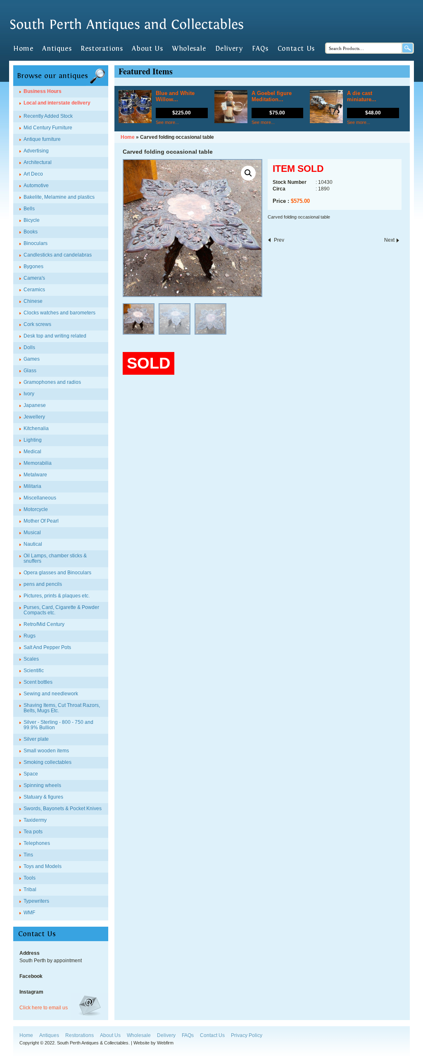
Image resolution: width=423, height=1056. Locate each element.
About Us (147, 49)
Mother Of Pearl (41, 521)
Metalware (35, 475)
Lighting (33, 440)
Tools (30, 878)
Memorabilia (38, 463)
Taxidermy (35, 820)
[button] (248, 173)
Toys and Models (43, 866)
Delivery (229, 49)
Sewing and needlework (51, 694)
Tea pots (33, 832)
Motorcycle (36, 509)
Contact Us (296, 49)
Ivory (29, 394)
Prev (279, 240)
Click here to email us (43, 1008)
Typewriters (36, 901)
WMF (29, 913)
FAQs (260, 49)
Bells (29, 209)
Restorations (102, 49)
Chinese (33, 301)
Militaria (32, 486)
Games (32, 359)
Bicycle (32, 220)
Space (31, 774)
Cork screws (37, 324)
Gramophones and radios (52, 382)
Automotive (36, 185)
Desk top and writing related (55, 336)
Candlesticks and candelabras (58, 255)
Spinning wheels (42, 785)
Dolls (29, 347)
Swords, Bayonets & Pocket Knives (63, 808)
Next (389, 240)
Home (23, 49)
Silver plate (36, 739)
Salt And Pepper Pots (47, 647)
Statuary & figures (43, 797)
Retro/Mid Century (44, 624)
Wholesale (189, 49)
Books (31, 232)
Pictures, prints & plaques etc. (57, 596)
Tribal (30, 889)
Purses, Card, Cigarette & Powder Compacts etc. (61, 610)
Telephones (37, 843)
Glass (30, 370)
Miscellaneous (40, 498)
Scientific (34, 670)
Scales (31, 659)
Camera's (34, 278)
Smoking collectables (47, 762)
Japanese (35, 405)
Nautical (33, 544)
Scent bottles (38, 682)
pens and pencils (43, 584)
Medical (32, 451)
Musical (32, 532)
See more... (167, 122)
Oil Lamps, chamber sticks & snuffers (55, 558)
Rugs (30, 636)
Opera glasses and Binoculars (57, 573)
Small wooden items (46, 751)
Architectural (38, 162)
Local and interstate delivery (57, 103)
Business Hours (43, 91)
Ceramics (34, 290)
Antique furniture (42, 139)
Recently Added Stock (48, 116)
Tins (28, 855)
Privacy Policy (246, 1035)
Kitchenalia (36, 428)
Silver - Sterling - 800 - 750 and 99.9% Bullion (58, 724)
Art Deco (33, 174)
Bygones (33, 266)
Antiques (56, 49)
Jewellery (34, 417)
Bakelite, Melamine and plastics (59, 197)
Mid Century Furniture (48, 128)
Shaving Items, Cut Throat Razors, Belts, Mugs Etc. (62, 708)
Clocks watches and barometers (59, 313)
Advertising (36, 151)
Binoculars (36, 243)
